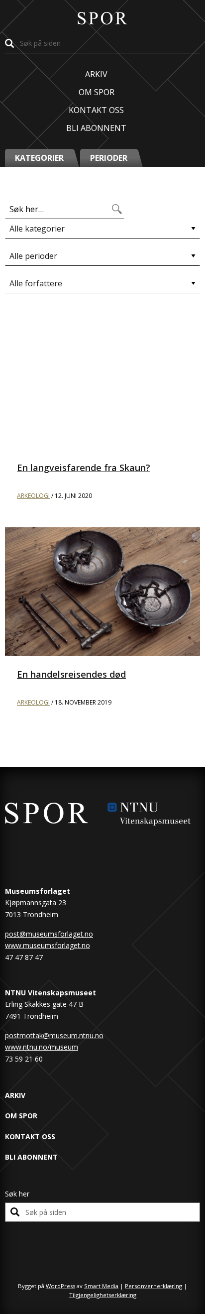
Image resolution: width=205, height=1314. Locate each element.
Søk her (17, 1193)
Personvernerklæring (153, 1286)
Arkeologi (33, 495)
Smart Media (101, 1286)
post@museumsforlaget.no (49, 934)
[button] (42, 158)
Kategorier (39, 157)
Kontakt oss (96, 110)
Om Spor (96, 92)
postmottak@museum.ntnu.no (54, 1035)
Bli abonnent (96, 127)
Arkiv (96, 74)
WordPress (60, 1286)
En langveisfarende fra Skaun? (83, 468)
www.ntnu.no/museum (41, 1047)
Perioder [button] (108, 157)
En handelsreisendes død (71, 674)
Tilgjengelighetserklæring (102, 1295)
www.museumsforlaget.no (47, 945)
